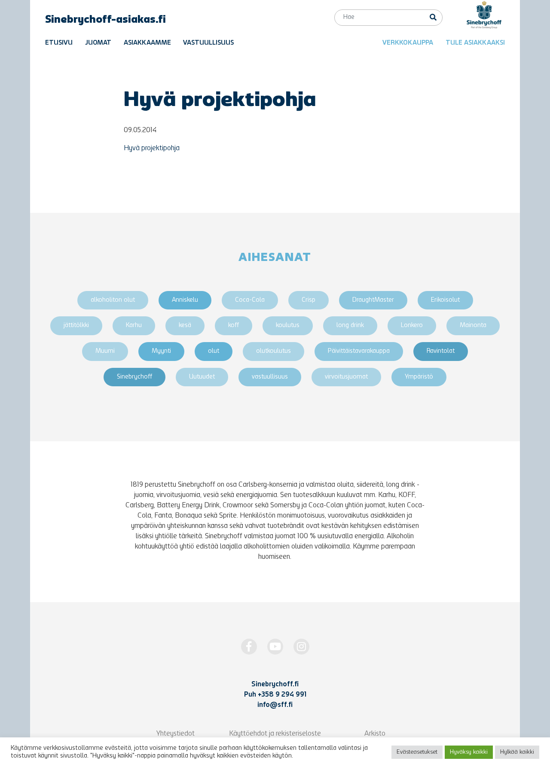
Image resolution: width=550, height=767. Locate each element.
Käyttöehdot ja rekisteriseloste (275, 734)
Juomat (98, 43)
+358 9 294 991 (282, 694)
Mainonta (473, 325)
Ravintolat (441, 351)
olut (213, 351)
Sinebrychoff (134, 377)
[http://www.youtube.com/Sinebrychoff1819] (275, 647)
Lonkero (412, 325)
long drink (350, 325)
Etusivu (59, 43)
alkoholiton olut (113, 300)
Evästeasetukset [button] (417, 752)
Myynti (161, 351)
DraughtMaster (373, 300)
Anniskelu (185, 300)
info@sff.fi (275, 705)
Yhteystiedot (175, 734)
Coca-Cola (250, 300)
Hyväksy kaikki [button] (469, 752)
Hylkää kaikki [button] (517, 752)
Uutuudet (202, 377)
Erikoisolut (445, 300)
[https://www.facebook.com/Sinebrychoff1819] (249, 647)
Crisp (308, 300)
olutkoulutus (273, 351)
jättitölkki (76, 325)
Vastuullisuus (208, 43)
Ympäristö (419, 377)
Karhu (134, 325)
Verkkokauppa (407, 43)
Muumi (105, 351)
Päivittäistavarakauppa (359, 351)
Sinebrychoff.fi (275, 684)
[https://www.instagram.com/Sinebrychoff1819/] (301, 647)
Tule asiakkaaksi (475, 43)
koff (233, 325)
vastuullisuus (270, 377)
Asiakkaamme (147, 43)
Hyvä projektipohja (152, 148)
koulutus (287, 325)
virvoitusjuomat (346, 377)
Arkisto (374, 734)
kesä (185, 325)
